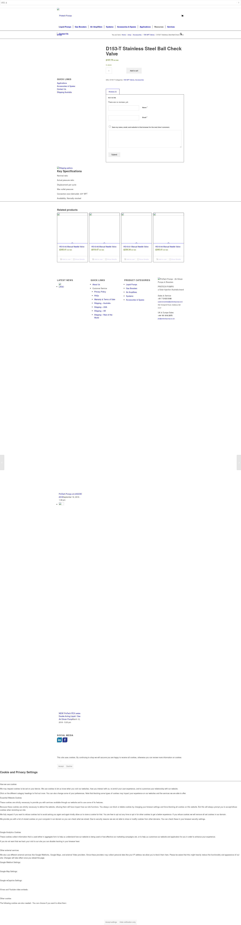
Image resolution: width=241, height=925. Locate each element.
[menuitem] (65, 26)
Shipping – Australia (102, 303)
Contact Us (61, 89)
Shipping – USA (100, 307)
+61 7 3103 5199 (164, 298)
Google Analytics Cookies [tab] (10, 832)
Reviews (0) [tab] (113, 92)
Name (145, 107)
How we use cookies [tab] (8, 784)
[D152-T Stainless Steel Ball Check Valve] (2, 462)
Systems (129, 296)
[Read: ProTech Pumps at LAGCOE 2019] (61, 286)
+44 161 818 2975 (165, 315)
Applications (62, 83)
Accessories (139, 80)
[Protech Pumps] (64, 15)
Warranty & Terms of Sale (104, 299)
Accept (61, 766)
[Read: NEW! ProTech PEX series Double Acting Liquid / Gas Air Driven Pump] (61, 504)
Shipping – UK (100, 310)
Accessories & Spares (66, 86)
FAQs (96, 295)
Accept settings (111, 922)
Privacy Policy (100, 291)
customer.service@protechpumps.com (170, 302)
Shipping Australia (64, 92)
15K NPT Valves (128, 80)
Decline (69, 766)
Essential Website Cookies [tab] (11, 797)
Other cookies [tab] (5, 898)
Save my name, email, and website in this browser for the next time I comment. (141, 127)
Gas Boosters (131, 288)
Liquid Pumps (131, 284)
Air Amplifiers (131, 292)
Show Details (80, 259)
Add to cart (134, 70)
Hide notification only (128, 922)
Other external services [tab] (9, 850)
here (59, 760)
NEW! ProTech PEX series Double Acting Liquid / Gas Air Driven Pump (69, 716)
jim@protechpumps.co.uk (166, 319)
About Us (96, 284)
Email (144, 117)
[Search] (180, 33)
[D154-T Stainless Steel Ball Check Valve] (239, 462)
